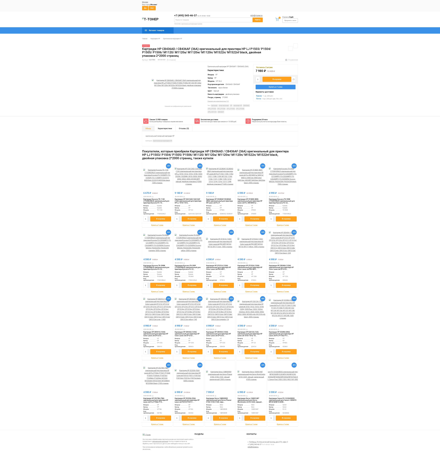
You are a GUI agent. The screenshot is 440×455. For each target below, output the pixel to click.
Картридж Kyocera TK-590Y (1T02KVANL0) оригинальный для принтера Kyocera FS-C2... (188, 267)
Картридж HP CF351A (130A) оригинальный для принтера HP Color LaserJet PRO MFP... (218, 267)
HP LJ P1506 (240, 109)
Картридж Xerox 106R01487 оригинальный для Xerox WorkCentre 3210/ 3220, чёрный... (250, 400)
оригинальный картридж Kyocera (191, 24)
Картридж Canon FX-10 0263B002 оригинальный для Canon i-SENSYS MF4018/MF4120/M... (282, 400)
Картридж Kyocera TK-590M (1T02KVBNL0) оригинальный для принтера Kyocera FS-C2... (156, 267)
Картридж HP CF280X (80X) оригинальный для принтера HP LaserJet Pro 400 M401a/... (250, 201)
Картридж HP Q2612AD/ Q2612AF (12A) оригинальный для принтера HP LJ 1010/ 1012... (188, 201)
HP (231, 105)
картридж (214, 105)
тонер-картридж (224, 105)
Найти (257, 20)
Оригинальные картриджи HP (172, 38)
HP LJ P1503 (212, 109)
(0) (152, 197)
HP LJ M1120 (212, 112)
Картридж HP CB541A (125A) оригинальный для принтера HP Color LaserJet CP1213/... (155, 334)
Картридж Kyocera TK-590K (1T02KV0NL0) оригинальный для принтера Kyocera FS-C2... (282, 201)
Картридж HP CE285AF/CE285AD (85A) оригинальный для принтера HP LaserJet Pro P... (219, 201)
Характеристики (165, 128)
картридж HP (238, 105)
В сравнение (293, 60)
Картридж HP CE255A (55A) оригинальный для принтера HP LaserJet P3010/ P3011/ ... (187, 400)
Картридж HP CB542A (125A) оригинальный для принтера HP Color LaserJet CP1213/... (187, 334)
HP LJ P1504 (221, 109)
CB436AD (246, 105)
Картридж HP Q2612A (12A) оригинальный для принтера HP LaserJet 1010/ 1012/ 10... (250, 334)
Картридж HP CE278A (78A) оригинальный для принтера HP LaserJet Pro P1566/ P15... (155, 400)
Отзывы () (184, 128)
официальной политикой (160, 441)
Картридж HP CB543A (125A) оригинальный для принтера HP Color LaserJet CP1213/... (218, 334)
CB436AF (221, 112)
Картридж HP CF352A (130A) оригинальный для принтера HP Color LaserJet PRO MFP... (250, 267)
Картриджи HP (155, 38)
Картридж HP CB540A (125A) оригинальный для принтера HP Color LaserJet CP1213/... (281, 267)
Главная (144, 38)
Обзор (148, 128)
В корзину (277, 79)
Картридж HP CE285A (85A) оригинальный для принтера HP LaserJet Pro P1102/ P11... (281, 334)
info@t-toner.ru (256, 15)
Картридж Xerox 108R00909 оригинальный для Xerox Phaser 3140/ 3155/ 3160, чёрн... (218, 400)
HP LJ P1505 (231, 109)
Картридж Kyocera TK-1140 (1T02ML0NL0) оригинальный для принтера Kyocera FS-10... (156, 201)
